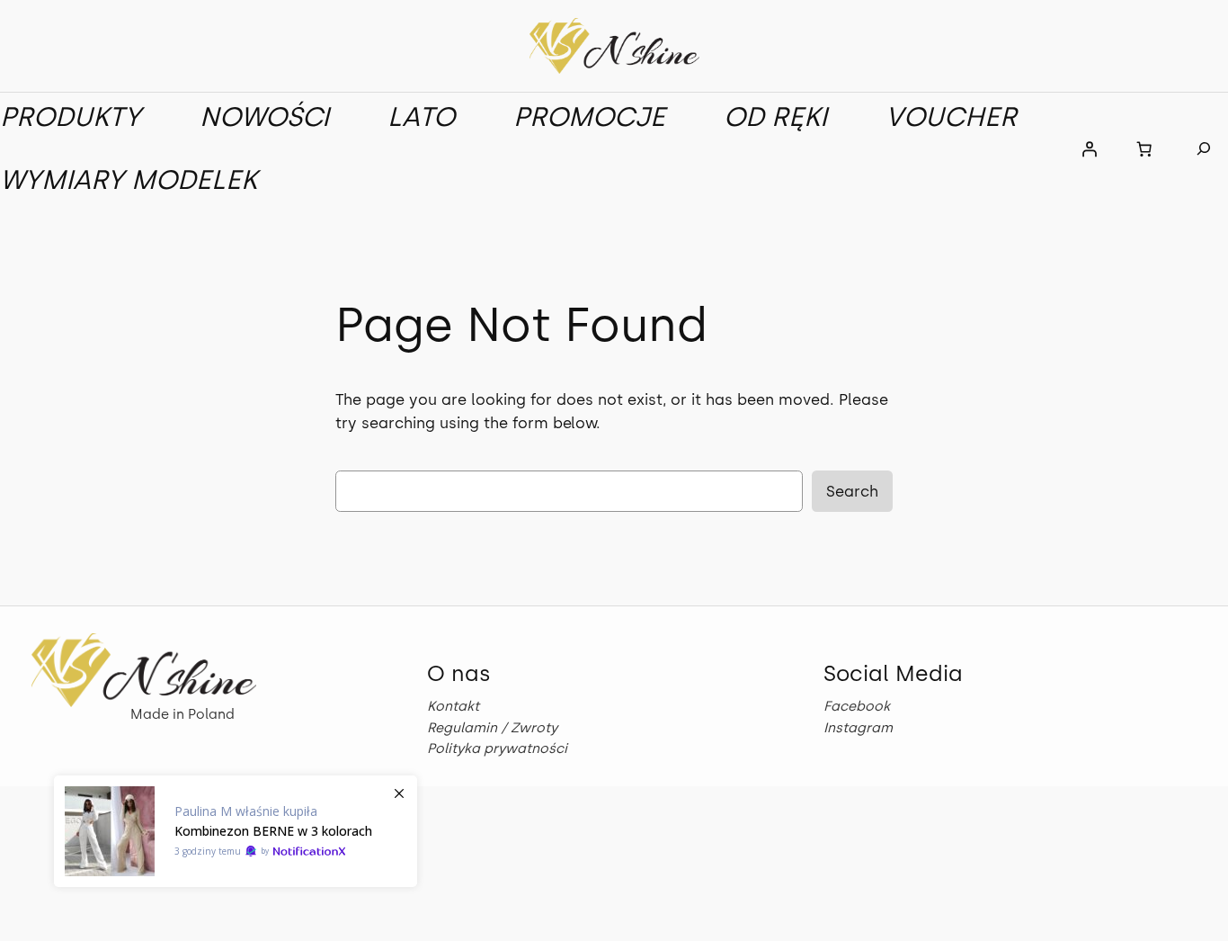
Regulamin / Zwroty (492, 728)
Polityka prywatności (497, 748)
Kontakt (453, 706)
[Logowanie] (1089, 148)
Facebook (856, 706)
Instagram (858, 728)
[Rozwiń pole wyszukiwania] (1204, 149)
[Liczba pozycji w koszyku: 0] (1144, 148)
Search (852, 491)
